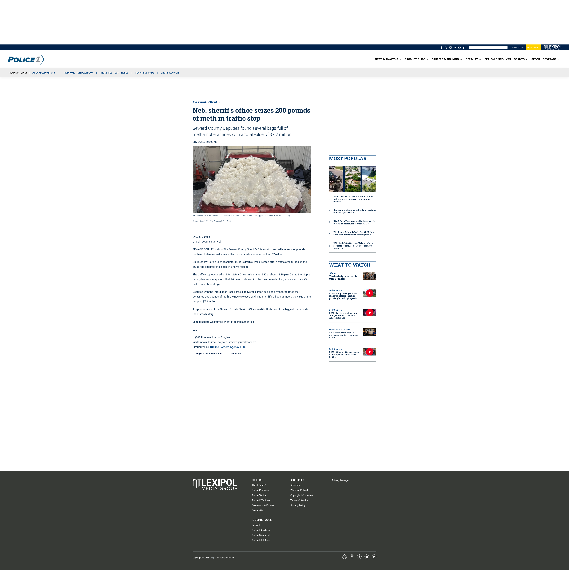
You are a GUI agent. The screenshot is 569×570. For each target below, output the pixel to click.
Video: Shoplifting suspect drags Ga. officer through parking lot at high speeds (343, 296)
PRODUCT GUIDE (415, 59)
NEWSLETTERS (518, 47)
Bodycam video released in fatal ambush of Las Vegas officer (354, 211)
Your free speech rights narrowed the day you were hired (343, 335)
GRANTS (519, 59)
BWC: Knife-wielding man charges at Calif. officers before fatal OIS (343, 315)
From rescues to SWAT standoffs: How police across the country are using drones (353, 199)
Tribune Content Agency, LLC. (228, 347)
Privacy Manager (340, 480)
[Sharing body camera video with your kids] (369, 276)
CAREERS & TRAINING (445, 59)
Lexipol (213, 558)
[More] (400, 59)
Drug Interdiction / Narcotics (206, 102)
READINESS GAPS (144, 72)
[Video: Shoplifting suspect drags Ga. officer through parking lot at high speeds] (369, 293)
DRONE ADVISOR (170, 72)
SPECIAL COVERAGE (543, 59)
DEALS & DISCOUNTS (498, 59)
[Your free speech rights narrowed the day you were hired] (369, 332)
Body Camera (335, 290)
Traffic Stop (235, 353)
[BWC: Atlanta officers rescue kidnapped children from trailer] (369, 351)
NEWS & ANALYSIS (386, 59)
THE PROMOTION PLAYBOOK (77, 72)
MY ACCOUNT (533, 47)
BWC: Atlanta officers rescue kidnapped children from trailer (344, 355)
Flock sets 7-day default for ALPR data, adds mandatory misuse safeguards (354, 233)
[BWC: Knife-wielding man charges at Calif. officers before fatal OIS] (369, 312)
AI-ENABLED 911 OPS (44, 72)
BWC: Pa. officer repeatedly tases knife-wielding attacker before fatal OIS (354, 222)
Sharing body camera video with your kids (343, 277)
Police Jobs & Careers (339, 329)
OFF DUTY (472, 59)
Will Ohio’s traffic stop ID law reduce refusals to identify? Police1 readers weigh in (353, 245)
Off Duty (332, 273)
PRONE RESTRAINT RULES (114, 72)
